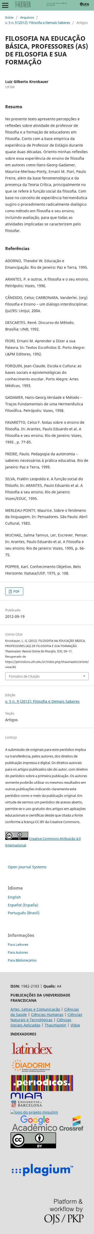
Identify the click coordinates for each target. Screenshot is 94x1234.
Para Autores (18, 952)
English (14, 897)
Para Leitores (18, 944)
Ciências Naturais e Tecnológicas (46, 1017)
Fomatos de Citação (24, 676)
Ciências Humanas (47, 1014)
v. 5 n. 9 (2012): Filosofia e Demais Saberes (37, 22)
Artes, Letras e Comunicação (35, 1009)
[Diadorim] (30, 1072)
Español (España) (23, 904)
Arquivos (27, 17)
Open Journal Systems (27, 866)
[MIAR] (26, 1106)
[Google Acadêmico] (34, 1129)
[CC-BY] (33, 1146)
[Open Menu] (5, 5)
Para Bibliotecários (22, 960)
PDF (16, 591)
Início (9, 17)
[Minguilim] (34, 1112)
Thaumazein (55, 1025)
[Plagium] (42, 1176)
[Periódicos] (41, 1089)
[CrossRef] (71, 1129)
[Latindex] (32, 1054)
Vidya (75, 1025)
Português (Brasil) (23, 912)
